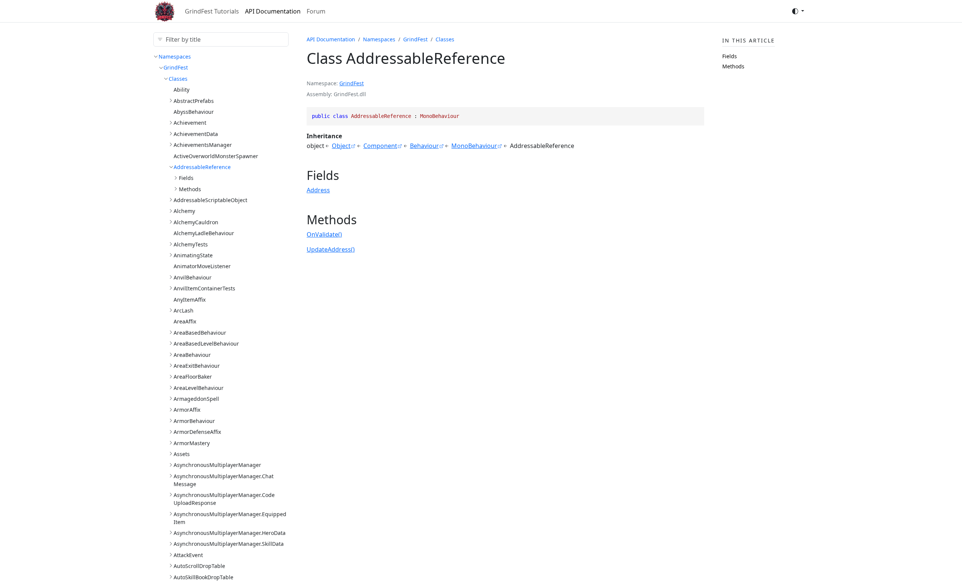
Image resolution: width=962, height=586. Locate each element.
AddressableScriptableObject (210, 200)
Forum (316, 11)
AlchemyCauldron (196, 222)
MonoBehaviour (474, 146)
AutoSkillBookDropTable (203, 577)
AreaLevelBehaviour (199, 387)
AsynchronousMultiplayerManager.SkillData (229, 543)
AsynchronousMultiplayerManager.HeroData (230, 532)
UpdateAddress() (331, 249)
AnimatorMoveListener (202, 266)
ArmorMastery (192, 443)
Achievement (190, 122)
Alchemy (184, 210)
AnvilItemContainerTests (204, 288)
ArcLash (184, 310)
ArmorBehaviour (194, 420)
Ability (181, 89)
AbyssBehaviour (194, 111)
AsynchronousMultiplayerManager (217, 464)
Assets (182, 454)
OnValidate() (324, 234)
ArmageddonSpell (196, 398)
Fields (186, 177)
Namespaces (175, 56)
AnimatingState (193, 255)
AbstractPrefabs (194, 100)
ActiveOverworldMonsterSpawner (216, 156)
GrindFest (175, 67)
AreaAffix (185, 321)
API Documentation (273, 11)
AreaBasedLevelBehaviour (206, 343)
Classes (178, 78)
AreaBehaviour (192, 354)
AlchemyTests (191, 244)
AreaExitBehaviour (197, 365)
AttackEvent (188, 555)
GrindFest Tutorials (212, 11)
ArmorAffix (187, 409)
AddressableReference (202, 167)
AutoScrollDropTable (199, 565)
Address (318, 190)
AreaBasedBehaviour (200, 332)
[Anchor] (347, 175)
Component (380, 146)
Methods (190, 189)
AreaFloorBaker (193, 376)
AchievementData (196, 133)
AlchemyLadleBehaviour (204, 233)
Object (341, 146)
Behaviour (424, 146)
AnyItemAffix (190, 299)
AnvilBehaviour (193, 277)
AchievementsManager (203, 144)
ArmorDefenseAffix (197, 431)
